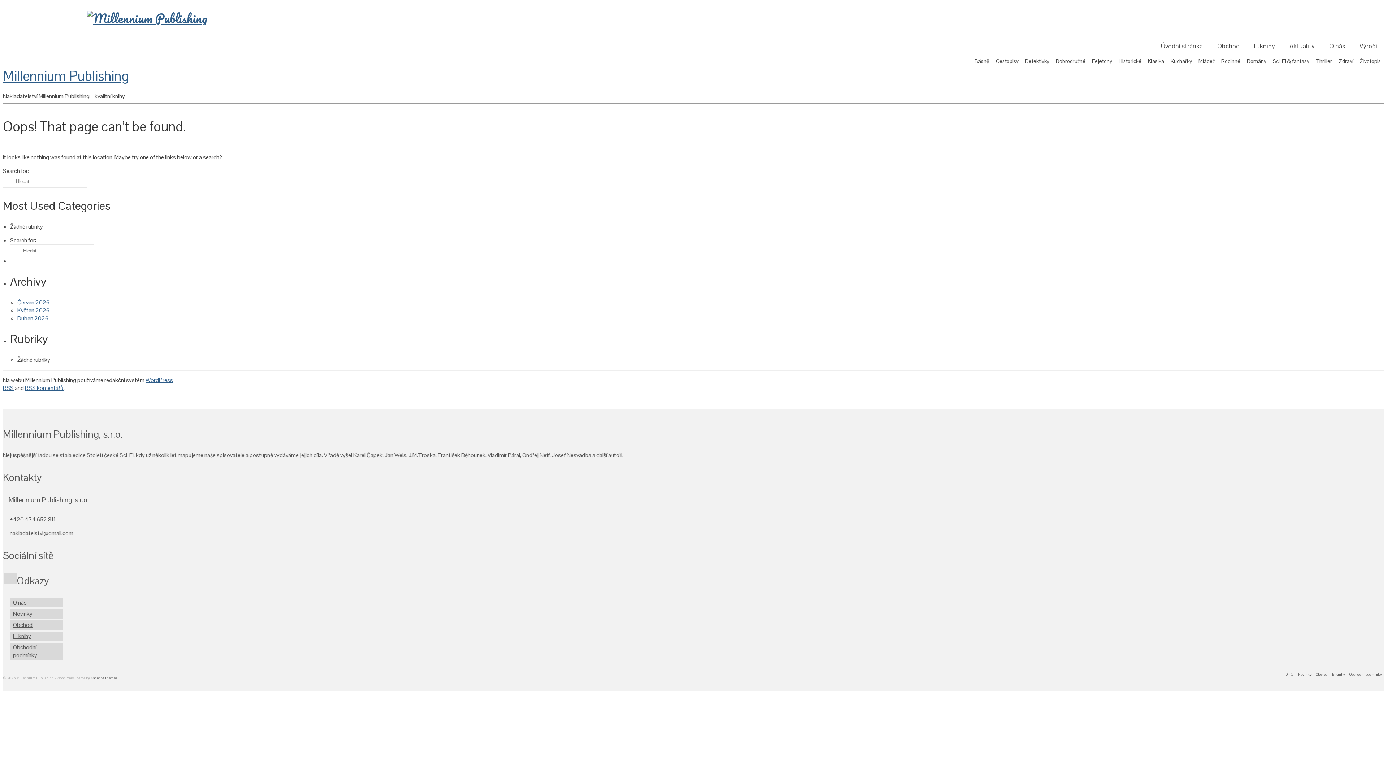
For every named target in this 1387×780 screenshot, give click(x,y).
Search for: (16, 8)
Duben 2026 (32, 318)
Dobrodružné (1070, 61)
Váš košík (1365, 9)
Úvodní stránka (1182, 46)
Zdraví (1346, 61)
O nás (1337, 46)
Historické (1130, 61)
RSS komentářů (44, 388)
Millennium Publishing (66, 76)
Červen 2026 (33, 302)
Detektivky (1037, 61)
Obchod (1228, 46)
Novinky (23, 614)
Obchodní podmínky (25, 651)
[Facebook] (10, 578)
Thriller (1324, 61)
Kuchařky (1181, 61)
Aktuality (1302, 46)
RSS (8, 388)
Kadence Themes (104, 678)
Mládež (1206, 61)
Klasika (1156, 61)
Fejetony (1102, 61)
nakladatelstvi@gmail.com (41, 533)
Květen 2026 (33, 310)
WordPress (159, 380)
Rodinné (1230, 61)
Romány (1256, 61)
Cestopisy (1007, 61)
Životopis (1370, 61)
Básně (982, 61)
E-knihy (1264, 46)
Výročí (1368, 46)
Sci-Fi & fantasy (1291, 61)
